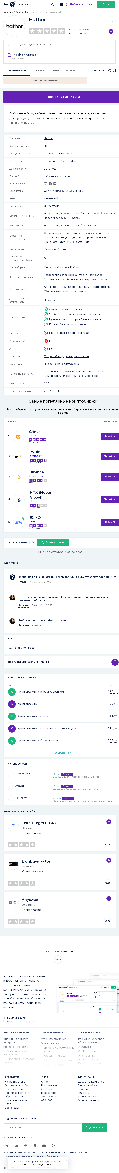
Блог (8, 1104)
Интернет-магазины (16, 1047)
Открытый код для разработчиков (66, 356)
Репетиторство (54, 1065)
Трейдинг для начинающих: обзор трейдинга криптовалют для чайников (67, 577)
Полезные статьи (16, 1100)
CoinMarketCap (53, 191)
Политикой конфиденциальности (38, 1165)
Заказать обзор (88, 1085)
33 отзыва (34, 442)
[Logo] (14, 26)
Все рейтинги (63, 753)
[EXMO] (18, 522)
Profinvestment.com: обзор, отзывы (42, 620)
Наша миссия (49, 1085)
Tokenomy (21, 798)
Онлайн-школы (50, 1043)
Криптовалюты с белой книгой (38, 741)
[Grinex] (18, 436)
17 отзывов (35, 508)
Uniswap (20, 786)
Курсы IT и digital (55, 1056)
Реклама (83, 1089)
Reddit (72, 161)
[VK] (16, 1145)
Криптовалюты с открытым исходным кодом (47, 728)
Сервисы (47, 1089)
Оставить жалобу (16, 1085)
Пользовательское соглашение (19, 1156)
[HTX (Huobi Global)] (19, 499)
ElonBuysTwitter (37, 861)
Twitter (68, 191)
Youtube (62, 161)
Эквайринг (85, 1047)
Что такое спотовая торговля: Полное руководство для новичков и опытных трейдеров (63, 599)
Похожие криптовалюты (45, 80)
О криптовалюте (16, 71)
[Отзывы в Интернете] (13, 4)
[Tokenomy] (11, 798)
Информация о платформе (61, 364)
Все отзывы (12, 1108)
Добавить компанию (91, 1082)
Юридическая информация (17, 1152)
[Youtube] (44, 1145)
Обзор (55, 71)
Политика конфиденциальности (49, 1152)
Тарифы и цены (87, 1097)
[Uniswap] (11, 786)
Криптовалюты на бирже (34, 716)
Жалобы (70, 71)
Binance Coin (22, 774)
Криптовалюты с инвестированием (41, 692)
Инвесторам (49, 1093)
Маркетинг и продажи (58, 1060)
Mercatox (50, 267)
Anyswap (30, 900)
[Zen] (35, 1145)
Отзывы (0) (39, 71)
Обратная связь (15, 1097)
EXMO (35, 518)
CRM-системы (87, 1051)
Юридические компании (93, 1063)
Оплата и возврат (89, 1100)
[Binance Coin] (11, 774)
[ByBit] (18, 456)
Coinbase (63, 267)
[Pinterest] (25, 1145)
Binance (36, 472)
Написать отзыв (15, 1082)
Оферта (40, 1156)
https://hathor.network (58, 154)
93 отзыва (34, 483)
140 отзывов (35, 463)
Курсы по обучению (54, 1039)
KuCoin (74, 267)
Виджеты (84, 1093)
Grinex (35, 432)
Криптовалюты (27, 704)
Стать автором (15, 1089)
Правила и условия (77, 1152)
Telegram (50, 161)
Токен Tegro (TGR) (39, 823)
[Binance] (18, 477)
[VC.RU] (53, 1145)
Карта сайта (53, 1156)
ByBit (35, 452)
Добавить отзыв (81, 4)
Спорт (11, 1067)
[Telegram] (7, 1145)
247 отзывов (35, 528)
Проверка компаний (18, 1093)
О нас (45, 1082)
